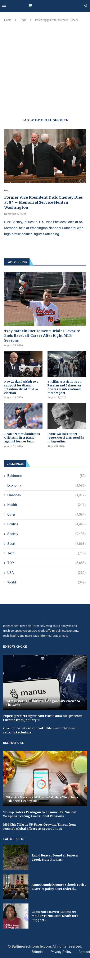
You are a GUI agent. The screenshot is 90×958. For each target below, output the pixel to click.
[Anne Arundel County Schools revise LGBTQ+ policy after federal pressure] (15, 887)
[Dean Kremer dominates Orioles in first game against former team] (23, 416)
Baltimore (46, 476)
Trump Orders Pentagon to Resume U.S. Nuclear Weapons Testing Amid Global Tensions (40, 814)
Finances (46, 495)
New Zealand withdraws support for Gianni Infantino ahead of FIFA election (21, 387)
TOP (46, 563)
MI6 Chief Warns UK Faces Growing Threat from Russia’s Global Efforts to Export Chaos (39, 827)
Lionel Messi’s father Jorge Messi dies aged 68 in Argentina (66, 437)
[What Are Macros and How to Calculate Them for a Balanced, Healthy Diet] (45, 778)
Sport (46, 544)
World (46, 582)
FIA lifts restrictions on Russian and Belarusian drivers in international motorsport (64, 387)
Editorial (37, 952)
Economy (46, 485)
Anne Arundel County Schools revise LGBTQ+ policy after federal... (59, 887)
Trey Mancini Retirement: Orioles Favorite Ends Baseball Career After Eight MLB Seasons (42, 335)
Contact (84, 952)
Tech (46, 553)
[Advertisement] (45, 69)
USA (46, 573)
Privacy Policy (61, 952)
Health (46, 505)
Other (46, 514)
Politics (46, 524)
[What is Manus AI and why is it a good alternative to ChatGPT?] (45, 682)
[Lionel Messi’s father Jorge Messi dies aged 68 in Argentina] (67, 416)
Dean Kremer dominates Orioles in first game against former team (22, 437)
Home (7, 20)
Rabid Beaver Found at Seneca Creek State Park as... (55, 857)
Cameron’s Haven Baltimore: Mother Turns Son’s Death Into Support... (55, 916)
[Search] (86, 6)
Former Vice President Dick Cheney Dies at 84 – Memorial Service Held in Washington (43, 202)
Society (46, 534)
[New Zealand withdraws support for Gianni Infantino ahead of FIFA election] (23, 363)
